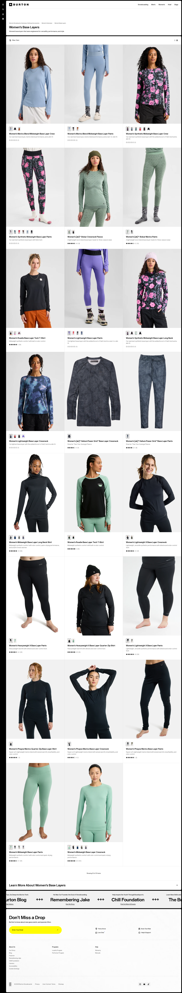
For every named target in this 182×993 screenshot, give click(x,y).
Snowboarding (143, 4)
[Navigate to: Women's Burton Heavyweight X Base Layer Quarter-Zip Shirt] (93, 596)
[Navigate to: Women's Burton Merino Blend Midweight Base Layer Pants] (93, 84)
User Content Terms (49, 984)
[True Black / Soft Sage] (69, 537)
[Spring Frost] (136, 333)
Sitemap (61, 984)
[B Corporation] (10, 984)
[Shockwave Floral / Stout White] (15, 333)
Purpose (12, 955)
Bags (176, 4)
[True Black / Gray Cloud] (73, 232)
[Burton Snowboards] (19, 4)
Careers (11, 963)
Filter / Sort (15, 40)
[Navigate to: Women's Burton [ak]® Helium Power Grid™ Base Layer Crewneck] (93, 391)
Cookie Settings (14, 968)
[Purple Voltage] (69, 333)
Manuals (97, 953)
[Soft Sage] (15, 641)
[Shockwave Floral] (127, 129)
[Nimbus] (132, 129)
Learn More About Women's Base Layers (37, 885)
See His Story (25, 904)
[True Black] (15, 129)
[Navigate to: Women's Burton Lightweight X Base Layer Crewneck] (152, 492)
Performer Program (58, 953)
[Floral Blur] (23, 537)
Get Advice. (140, 904)
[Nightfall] (15, 537)
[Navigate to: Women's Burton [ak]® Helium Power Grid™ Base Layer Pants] (152, 391)
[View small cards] (177, 40)
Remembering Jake (15, 958)
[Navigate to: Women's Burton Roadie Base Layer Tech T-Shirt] (35, 288)
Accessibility (13, 966)
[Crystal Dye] (81, 333)
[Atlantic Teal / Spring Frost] (136, 129)
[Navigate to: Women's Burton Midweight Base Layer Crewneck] (93, 802)
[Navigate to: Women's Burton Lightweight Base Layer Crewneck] (35, 391)
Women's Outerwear (47, 23)
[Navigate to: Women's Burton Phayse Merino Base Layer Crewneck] (93, 699)
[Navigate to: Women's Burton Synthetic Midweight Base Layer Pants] (35, 187)
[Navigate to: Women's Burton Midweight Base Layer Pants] (35, 802)
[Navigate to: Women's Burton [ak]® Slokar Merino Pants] (152, 187)
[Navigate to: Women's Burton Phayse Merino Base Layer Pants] (152, 699)
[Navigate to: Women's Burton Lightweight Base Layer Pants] (93, 288)
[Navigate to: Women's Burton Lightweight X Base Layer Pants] (152, 596)
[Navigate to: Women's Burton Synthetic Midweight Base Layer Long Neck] (152, 288)
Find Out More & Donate (83, 904)
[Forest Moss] (132, 744)
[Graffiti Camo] (19, 537)
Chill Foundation (14, 961)
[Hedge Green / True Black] (69, 232)
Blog (10, 953)
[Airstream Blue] (11, 129)
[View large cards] (175, 40)
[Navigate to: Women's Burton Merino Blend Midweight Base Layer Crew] (35, 84)
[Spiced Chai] (19, 129)
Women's (161, 4)
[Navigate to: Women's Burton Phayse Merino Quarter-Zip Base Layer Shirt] (35, 699)
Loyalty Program (57, 950)
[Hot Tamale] (140, 129)
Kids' (169, 4)
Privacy (37, 984)
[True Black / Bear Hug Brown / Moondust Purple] (144, 129)
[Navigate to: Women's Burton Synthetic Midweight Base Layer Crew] (152, 84)
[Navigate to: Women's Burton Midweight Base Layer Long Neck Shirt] (35, 492)
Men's (153, 4)
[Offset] (69, 436)
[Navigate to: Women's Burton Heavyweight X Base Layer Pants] (35, 596)
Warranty (98, 950)
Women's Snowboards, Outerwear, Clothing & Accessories (24, 23)
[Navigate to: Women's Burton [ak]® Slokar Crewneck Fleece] (93, 187)
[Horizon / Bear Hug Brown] (19, 333)
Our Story (12, 950)
